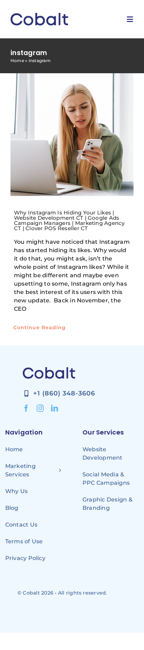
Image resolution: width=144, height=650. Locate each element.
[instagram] (40, 408)
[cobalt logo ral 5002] (39, 15)
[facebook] (26, 408)
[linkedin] (54, 408)
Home (17, 60)
